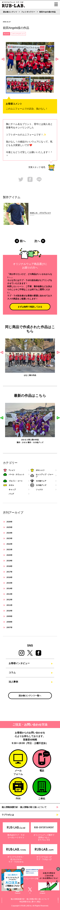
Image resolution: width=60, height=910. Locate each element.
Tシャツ (6, 34)
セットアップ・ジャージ (44, 475)
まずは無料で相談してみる (30, 307)
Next (57, 59)
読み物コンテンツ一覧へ (30, 695)
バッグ (11, 494)
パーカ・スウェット (16, 474)
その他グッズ (38, 442)
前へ (23, 241)
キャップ (12, 490)
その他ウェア (41, 481)
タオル (24, 442)
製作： (19, 442)
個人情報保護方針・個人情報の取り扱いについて (24, 807)
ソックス (39, 490)
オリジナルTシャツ (18, 34)
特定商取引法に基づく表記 (30, 902)
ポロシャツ (40, 470)
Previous (2, 59)
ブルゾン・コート (16, 481)
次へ (37, 241)
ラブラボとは (8, 815)
